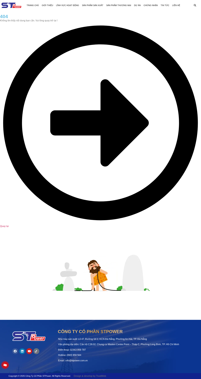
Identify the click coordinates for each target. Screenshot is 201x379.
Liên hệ (176, 5)
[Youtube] (29, 351)
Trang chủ (33, 5)
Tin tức (165, 5)
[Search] (196, 5)
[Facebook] (15, 351)
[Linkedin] (22, 351)
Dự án (137, 5)
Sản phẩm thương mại (118, 5)
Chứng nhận (151, 5)
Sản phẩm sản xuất (92, 5)
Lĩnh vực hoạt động (67, 5)
